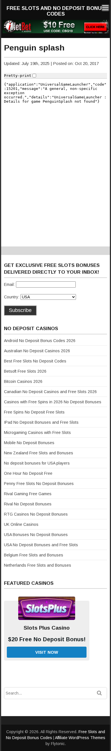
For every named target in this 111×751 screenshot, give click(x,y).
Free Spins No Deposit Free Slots (34, 412)
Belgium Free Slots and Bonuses (33, 555)
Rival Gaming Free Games (28, 493)
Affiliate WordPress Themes (80, 737)
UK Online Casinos (21, 524)
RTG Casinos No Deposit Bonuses (36, 514)
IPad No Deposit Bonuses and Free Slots (41, 422)
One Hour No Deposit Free (28, 473)
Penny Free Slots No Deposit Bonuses (39, 483)
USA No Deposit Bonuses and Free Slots (41, 545)
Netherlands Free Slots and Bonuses (37, 565)
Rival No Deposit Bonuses (28, 504)
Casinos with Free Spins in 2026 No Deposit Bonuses (52, 402)
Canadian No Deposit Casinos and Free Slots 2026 (50, 391)
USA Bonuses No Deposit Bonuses (36, 534)
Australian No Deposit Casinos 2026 (37, 351)
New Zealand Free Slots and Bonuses (38, 453)
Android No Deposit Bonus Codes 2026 (39, 340)
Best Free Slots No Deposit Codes (35, 361)
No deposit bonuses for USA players (37, 463)
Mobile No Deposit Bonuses (29, 442)
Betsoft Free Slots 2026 (25, 371)
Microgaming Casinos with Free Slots (37, 432)
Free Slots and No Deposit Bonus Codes (56, 11)
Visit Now (46, 652)
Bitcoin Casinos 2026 (23, 381)
